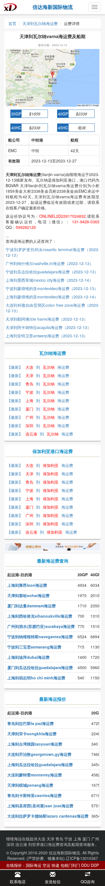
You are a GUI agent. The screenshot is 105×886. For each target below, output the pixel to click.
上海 (77, 839)
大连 (41, 839)
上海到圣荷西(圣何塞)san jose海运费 (40, 805)
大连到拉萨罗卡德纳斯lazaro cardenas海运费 (47, 816)
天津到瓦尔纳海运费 (40, 23)
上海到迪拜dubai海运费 (28, 657)
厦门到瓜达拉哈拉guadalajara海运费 (40, 667)
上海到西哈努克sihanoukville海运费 (39, 616)
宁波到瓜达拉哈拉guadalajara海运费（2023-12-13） (52, 271)
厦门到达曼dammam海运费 (31, 605)
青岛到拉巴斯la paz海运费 (30, 723)
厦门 (86, 839)
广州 (95, 839)
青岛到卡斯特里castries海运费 (34, 795)
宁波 (68, 839)
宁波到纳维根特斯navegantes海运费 (40, 636)
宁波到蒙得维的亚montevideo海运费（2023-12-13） (52, 288)
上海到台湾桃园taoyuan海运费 (34, 744)
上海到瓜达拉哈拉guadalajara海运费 (40, 764)
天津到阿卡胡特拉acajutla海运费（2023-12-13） (48, 327)
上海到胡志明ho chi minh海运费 (36, 677)
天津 (50, 839)
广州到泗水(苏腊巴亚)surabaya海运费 (41, 626)
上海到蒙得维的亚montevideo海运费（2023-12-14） (52, 297)
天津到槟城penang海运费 (30, 785)
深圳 (10, 844)
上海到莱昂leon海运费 (27, 585)
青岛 (59, 839)
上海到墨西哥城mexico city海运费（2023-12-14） (49, 280)
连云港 (21, 844)
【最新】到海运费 (38, 367)
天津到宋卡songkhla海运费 (32, 733)
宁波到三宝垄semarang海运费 (34, 647)
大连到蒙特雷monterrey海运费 (34, 775)
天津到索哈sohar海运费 (28, 595)
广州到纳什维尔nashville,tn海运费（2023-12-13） (49, 263)
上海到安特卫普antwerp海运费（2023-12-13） (47, 335)
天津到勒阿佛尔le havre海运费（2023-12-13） (47, 319)
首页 (12, 23)
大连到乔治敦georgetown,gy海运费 (39, 754)
